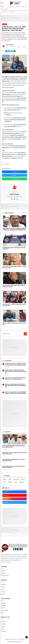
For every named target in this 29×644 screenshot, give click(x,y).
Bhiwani (23, 6)
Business (23, 479)
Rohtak (2, 607)
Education (10, 482)
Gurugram (3, 603)
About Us (3, 570)
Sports (9, 479)
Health (15, 482)
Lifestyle (3, 591)
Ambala (18, 6)
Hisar (2, 612)
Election (3, 594)
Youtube (3, 626)
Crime (4, 482)
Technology (21, 482)
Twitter (15, 175)
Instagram (3, 624)
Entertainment (16, 479)
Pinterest (3, 631)
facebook (3, 621)
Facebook (15, 171)
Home (2, 9)
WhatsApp (15, 178)
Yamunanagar (11, 6)
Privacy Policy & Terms (11, 639)
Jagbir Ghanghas (10, 44)
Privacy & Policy (5, 575)
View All (23, 212)
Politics (6, 9)
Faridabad (3, 605)
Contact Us (4, 573)
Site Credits (21, 639)
